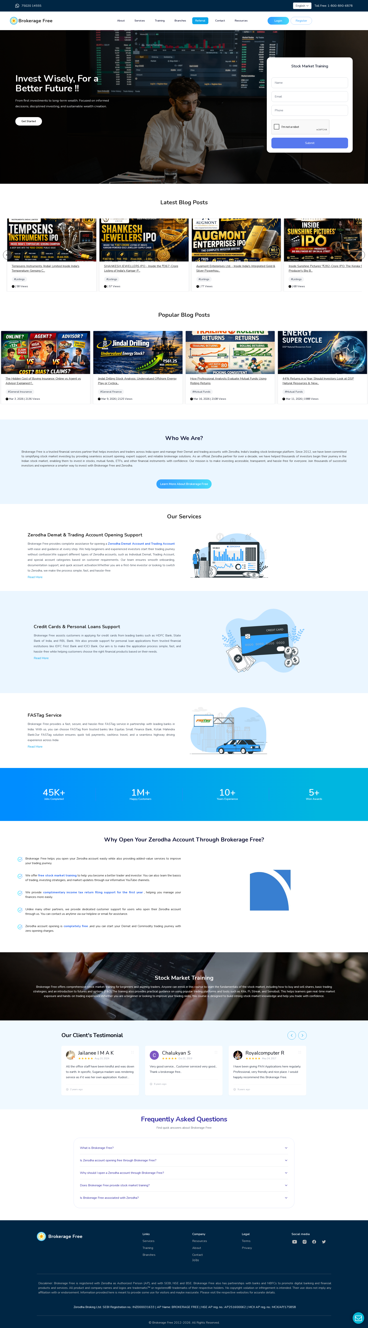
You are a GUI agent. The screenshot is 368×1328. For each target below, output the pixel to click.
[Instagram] (306, 1242)
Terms (246, 1241)
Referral (200, 20)
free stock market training (57, 875)
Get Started (28, 121)
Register (301, 21)
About (121, 20)
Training (160, 20)
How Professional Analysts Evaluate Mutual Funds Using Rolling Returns (136, 380)
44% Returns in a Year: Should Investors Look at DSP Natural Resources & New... (226, 380)
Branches (180, 20)
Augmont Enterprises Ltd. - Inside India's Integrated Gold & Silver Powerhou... (143, 268)
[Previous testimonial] (292, 1035)
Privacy (247, 1248)
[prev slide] (7, 255)
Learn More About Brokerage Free (184, 484)
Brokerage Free (35, 21)
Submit (310, 143)
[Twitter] (326, 1242)
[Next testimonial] (302, 1035)
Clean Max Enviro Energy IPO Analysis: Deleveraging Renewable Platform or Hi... (318, 380)
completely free (76, 926)
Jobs (195, 1260)
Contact (220, 20)
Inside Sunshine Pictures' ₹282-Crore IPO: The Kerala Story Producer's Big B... (236, 268)
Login (278, 21)
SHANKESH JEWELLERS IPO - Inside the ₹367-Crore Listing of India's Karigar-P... (49, 268)
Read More (35, 577)
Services (140, 20)
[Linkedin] (296, 1242)
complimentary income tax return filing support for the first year (93, 892)
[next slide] (360, 255)
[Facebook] (316, 1242)
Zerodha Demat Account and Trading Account (141, 544)
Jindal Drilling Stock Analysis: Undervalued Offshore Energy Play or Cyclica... (45, 380)
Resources (241, 20)
